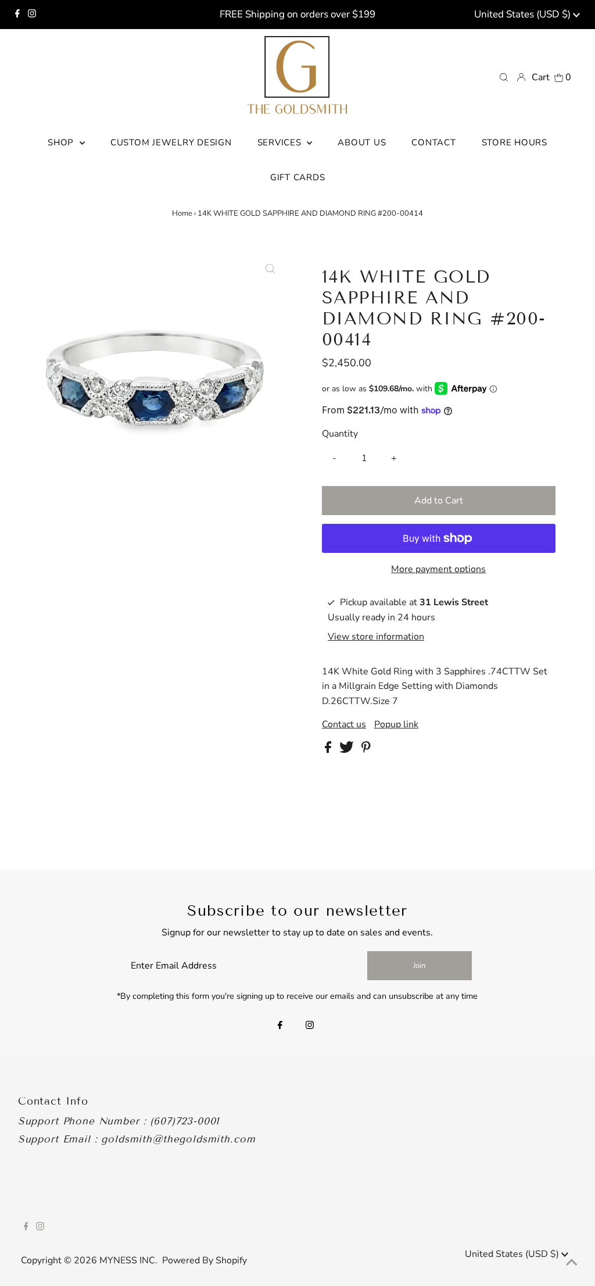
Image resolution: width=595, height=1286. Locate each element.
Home (182, 213)
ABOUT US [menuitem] (362, 142)
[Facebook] (17, 14)
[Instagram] (32, 14)
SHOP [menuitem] (62, 142)
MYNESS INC (127, 1260)
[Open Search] (503, 77)
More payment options (438, 569)
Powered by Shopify (204, 1260)
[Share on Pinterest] (366, 750)
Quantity (340, 433)
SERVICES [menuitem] (280, 142)
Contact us (344, 724)
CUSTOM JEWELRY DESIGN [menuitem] (171, 142)
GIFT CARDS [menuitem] (297, 177)
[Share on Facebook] (329, 750)
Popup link (396, 724)
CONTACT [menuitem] (433, 142)
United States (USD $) (523, 14)
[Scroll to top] (571, 1262)
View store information (376, 636)
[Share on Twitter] (347, 750)
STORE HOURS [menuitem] (514, 142)
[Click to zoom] (270, 269)
